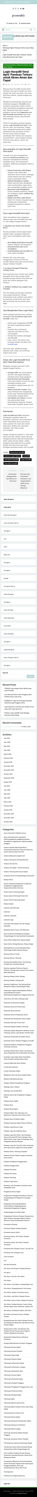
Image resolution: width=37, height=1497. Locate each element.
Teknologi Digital (9, 1399)
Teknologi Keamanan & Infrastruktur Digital (17, 1421)
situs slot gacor (9, 594)
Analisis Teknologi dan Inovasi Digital (16, 872)
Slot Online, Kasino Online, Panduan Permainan (18, 1300)
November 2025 (9, 770)
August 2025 (8, 782)
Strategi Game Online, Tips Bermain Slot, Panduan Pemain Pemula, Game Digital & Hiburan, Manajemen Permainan (17, 1331)
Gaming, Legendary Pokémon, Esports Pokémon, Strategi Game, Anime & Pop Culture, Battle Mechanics (19, 970)
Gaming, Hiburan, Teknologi (12, 958)
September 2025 (9, 778)
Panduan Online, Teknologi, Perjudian (15, 1151)
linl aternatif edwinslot (11, 1067)
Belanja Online (8, 880)
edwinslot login (9, 920)
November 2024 (9, 818)
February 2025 (8, 806)
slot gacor (7, 531)
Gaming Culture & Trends (12, 954)
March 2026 (7, 754)
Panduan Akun (8, 1105)
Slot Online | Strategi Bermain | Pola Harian (17, 1288)
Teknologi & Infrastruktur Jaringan (14, 1367)
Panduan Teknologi (10, 1177)
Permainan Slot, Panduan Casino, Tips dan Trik (18, 1249)
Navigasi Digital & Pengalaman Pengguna (17, 1083)
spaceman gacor (9, 650)
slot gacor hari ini (9, 586)
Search (5, 673)
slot (5, 539)
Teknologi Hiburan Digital (12, 1417)
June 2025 (7, 790)
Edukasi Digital (8, 904)
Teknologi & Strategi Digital (12, 1395)
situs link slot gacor (10, 515)
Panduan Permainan (10, 1169)
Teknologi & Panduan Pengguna (14, 1383)
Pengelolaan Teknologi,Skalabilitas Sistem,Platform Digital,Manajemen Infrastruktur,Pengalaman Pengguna (15, 1206)
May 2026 (7, 746)
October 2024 (8, 822)
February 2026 (8, 758)
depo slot (7, 555)
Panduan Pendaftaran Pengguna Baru (15, 1162)
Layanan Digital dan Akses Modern (15, 1063)
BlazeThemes (22, 1493)
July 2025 (7, 786)
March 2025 (7, 802)
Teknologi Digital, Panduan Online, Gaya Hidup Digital (18, 66)
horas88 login (13, 344)
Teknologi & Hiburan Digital (12, 1359)
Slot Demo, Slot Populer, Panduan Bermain (17, 1268)
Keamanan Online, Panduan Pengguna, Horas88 (19, 1041)
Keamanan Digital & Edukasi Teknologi (16, 1027)
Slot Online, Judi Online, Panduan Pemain (17, 1296)
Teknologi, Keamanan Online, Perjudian (16, 1439)
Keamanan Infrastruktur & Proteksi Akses (17, 1037)
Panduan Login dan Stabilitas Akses (15, 1131)
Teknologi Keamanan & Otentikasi (14, 1425)
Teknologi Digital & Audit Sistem (14, 1403)
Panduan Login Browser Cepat (13, 1127)
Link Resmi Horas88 (11, 460)
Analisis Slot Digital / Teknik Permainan (16, 868)
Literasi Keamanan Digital (12, 1071)
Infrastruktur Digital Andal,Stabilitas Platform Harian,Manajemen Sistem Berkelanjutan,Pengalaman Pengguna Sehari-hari (19, 993)
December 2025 (9, 766)
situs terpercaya (9, 618)
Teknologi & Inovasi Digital (12, 1375)
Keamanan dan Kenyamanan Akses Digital (17, 1019)
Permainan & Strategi (10, 1224)
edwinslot (7, 912)
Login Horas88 (26, 460)
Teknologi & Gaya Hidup (11, 1355)
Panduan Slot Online (10, 1174)
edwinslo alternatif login (11, 908)
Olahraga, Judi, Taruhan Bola (13, 1091)
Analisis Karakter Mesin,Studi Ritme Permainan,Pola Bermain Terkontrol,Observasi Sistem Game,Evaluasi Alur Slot (18, 850)
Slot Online (7, 1280)
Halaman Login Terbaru (12, 456)
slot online (7, 626)
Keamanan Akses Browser (12, 1011)
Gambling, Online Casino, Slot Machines (16, 930)
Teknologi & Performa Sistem (13, 1391)
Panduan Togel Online (11, 1181)
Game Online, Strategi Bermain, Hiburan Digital (18, 944)
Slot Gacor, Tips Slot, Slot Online (14, 1276)
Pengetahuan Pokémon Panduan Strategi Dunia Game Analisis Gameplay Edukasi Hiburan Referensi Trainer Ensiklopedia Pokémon (19, 1218)
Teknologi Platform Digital (12, 1429)
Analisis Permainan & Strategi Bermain (16, 860)
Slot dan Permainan (10, 1264)
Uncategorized (8, 1472)
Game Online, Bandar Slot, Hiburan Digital (17, 940)
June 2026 (7, 742)
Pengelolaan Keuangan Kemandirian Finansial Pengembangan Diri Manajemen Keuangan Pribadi (18, 1198)
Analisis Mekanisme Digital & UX (14, 856)
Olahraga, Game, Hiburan (11, 1087)
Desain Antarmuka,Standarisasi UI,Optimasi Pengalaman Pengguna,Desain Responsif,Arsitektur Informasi (17, 886)
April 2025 (7, 798)
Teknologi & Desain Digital (12, 1347)
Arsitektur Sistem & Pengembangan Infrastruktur (19, 876)
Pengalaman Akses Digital (12, 1192)
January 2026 (8, 762)
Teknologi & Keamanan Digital (13, 1379)
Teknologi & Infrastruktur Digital (14, 1363)
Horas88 (26, 456)
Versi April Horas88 (10, 463)
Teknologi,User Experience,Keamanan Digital (18, 1443)
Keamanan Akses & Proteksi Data (14, 1007)
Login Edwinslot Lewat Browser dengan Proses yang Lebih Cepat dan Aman (17, 2)
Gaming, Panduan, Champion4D (14, 980)
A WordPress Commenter (12, 727)
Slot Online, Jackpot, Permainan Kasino (16, 1292)
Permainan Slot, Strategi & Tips (14, 1253)
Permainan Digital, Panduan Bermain (15, 1228)
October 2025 (8, 774)
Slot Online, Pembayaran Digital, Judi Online (17, 1310)
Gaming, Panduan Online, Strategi (14, 976)
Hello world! (27, 727)
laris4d (6, 578)
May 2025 (7, 794)
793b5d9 (7, 84)
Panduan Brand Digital (11, 1109)
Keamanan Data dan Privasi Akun (14, 1023)
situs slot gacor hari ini (11, 523)
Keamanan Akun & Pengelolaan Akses (16, 1015)
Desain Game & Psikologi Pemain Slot (16, 896)
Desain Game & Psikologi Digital (14, 892)
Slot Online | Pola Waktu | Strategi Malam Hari (18, 1284)
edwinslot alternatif (10, 916)
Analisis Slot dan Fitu (10, 864)
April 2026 (7, 750)
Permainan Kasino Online (12, 1232)
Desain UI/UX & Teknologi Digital (14, 900)
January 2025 (8, 810)
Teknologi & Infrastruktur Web (13, 1371)
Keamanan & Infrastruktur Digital (14, 1003)
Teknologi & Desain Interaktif (13, 1351)
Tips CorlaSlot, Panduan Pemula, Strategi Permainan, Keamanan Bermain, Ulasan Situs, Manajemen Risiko (18, 1455)
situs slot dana (8, 610)
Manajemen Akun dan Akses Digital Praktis (17, 1075)
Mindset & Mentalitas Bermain (13, 1079)
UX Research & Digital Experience (14, 1476)
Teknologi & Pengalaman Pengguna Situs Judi (18, 1387)
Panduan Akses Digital (11, 1101)
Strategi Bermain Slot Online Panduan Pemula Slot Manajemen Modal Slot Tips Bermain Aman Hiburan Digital (19, 1323)
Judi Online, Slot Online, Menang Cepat (16, 999)
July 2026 (7, 738)
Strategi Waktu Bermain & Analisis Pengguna (18, 1343)
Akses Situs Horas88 (17, 452)
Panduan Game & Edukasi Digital (14, 1119)
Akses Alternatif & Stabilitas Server (15, 833)
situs (5, 547)
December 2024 (9, 814)
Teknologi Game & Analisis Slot (14, 1413)
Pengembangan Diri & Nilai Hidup (14, 1212)
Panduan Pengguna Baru (11, 1166)
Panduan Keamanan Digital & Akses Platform (18, 1123)
